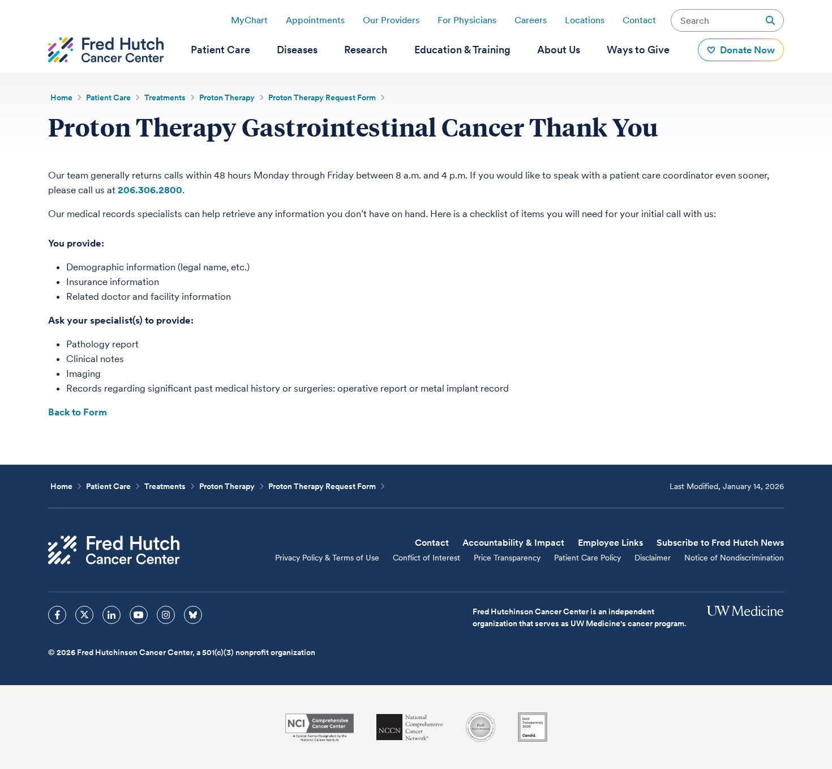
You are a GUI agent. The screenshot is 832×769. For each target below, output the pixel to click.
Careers (530, 20)
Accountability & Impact (513, 542)
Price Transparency (507, 557)
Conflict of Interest (426, 557)
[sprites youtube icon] (139, 615)
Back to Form (77, 412)
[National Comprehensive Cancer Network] (409, 727)
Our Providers (391, 20)
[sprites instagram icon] (166, 615)
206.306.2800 (150, 190)
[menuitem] (220, 49)
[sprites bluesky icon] (193, 615)
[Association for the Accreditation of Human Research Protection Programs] (480, 727)
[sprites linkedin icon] (111, 615)
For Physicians (467, 20)
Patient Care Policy (587, 557)
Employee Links (610, 542)
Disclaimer (652, 557)
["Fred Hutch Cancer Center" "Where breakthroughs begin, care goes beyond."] (106, 49)
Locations (584, 20)
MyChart (249, 20)
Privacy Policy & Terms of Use (327, 557)
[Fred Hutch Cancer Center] (113, 550)
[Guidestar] (532, 727)
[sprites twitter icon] (84, 615)
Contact (639, 20)
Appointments (315, 20)
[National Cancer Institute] (319, 727)
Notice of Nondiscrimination (734, 557)
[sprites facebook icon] (57, 615)
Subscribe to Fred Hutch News (720, 542)
